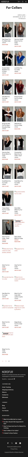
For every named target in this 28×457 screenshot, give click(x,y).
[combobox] (20, 15)
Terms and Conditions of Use (14, 446)
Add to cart (18, 46)
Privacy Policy (14, 449)
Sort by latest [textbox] (21, 15)
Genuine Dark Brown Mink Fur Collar (6, 153)
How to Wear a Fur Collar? (11, 430)
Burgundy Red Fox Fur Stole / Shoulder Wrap (6, 125)
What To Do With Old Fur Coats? (12, 419)
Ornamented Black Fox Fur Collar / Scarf (18, 153)
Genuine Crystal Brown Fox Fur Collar (19, 40)
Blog (3, 405)
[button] (19, 1)
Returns (4, 392)
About (4, 408)
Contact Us (5, 394)
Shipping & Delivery (7, 389)
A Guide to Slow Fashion (11, 433)
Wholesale (5, 397)
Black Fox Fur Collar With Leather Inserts (19, 295)
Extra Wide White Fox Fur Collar (18, 209)
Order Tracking (6, 387)
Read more (5, 44)
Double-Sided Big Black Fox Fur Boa (6, 69)
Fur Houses (5, 410)
